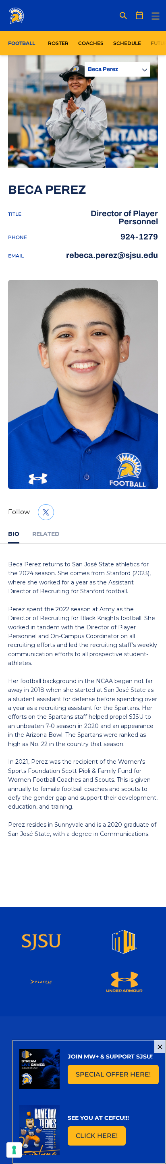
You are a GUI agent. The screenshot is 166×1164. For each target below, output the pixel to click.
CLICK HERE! (101, 1138)
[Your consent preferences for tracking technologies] (14, 1150)
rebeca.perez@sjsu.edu (112, 255)
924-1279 (139, 236)
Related (46, 533)
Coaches (91, 43)
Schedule (127, 43)
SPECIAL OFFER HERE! (117, 1077)
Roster (58, 43)
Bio (13, 533)
